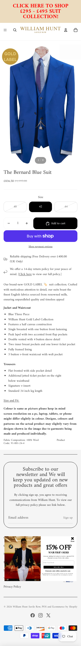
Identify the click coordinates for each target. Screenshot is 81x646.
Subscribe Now (59, 567)
